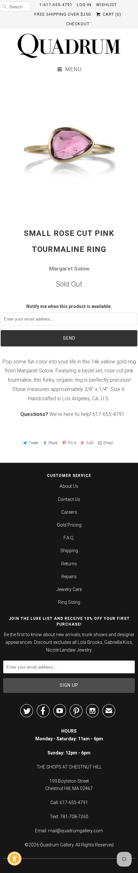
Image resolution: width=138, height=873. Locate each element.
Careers (69, 512)
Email (108, 443)
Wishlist (106, 4)
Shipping (69, 550)
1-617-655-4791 (55, 4)
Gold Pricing (69, 525)
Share (52, 443)
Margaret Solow (69, 268)
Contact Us (69, 499)
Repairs (69, 576)
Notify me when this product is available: (69, 306)
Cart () (111, 14)
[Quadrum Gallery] (69, 46)
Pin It (72, 443)
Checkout (78, 23)
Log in (84, 4)
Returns (69, 563)
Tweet (33, 443)
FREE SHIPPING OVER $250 (62, 14)
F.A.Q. (69, 537)
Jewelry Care (69, 589)
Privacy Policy (99, 822)
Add (89, 443)
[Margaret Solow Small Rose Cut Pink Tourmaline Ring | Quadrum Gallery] (69, 146)
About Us (69, 486)
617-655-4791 (108, 414)
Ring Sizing (69, 602)
